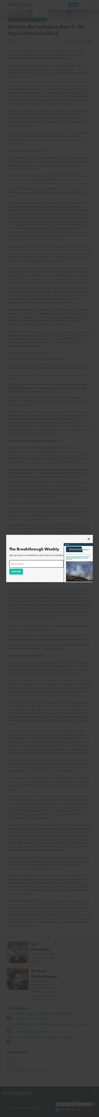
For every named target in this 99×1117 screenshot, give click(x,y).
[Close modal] (89, 539)
